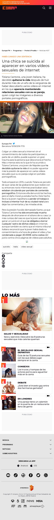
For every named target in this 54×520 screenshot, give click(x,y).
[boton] (39, 440)
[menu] (50, 7)
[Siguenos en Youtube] (8, 476)
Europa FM (6, 51)
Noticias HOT (44, 51)
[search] (44, 8)
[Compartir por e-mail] (3, 263)
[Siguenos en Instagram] (23, 476)
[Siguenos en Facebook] (31, 476)
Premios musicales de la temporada (16, 3)
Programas (17, 51)
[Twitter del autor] (14, 144)
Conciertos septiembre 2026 (13, 2)
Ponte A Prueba (30, 51)
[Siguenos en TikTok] (16, 476)
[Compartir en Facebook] (3, 256)
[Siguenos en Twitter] (38, 476)
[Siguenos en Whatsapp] (46, 476)
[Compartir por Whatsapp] (3, 267)
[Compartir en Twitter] (3, 260)
